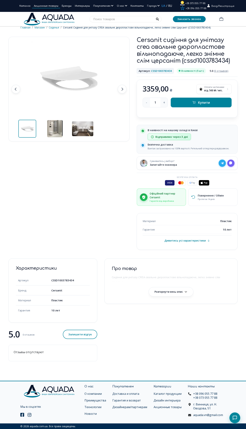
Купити (204, 102)
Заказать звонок (189, 19)
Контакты (137, 6)
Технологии (92, 407)
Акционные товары (46, 6)
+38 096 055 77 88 (196, 8)
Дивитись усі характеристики (185, 240)
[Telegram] (222, 163)
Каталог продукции (168, 394)
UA (163, 6)
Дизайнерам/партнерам (129, 407)
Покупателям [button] (102, 6)
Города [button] (152, 6)
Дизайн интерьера (167, 400)
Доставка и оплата (125, 394)
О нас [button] (121, 6)
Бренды (66, 6)
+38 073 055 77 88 (195, 3)
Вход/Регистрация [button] (222, 6)
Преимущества (95, 400)
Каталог (24, 6)
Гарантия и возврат (126, 400)
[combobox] (126, 19)
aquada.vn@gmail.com (208, 415)
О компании (93, 394)
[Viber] (230, 163)
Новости (90, 414)
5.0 (219, 71)
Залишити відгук (80, 334)
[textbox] (125, 19)
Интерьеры (82, 6)
